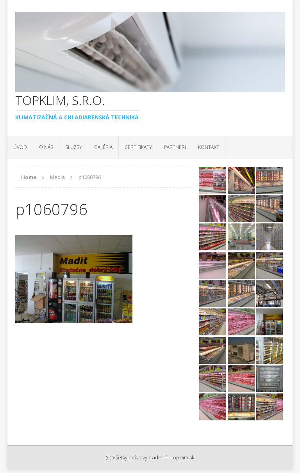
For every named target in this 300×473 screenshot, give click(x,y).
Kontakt (208, 147)
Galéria (103, 147)
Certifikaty (138, 147)
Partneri (175, 147)
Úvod (20, 147)
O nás (46, 147)
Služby (73, 147)
